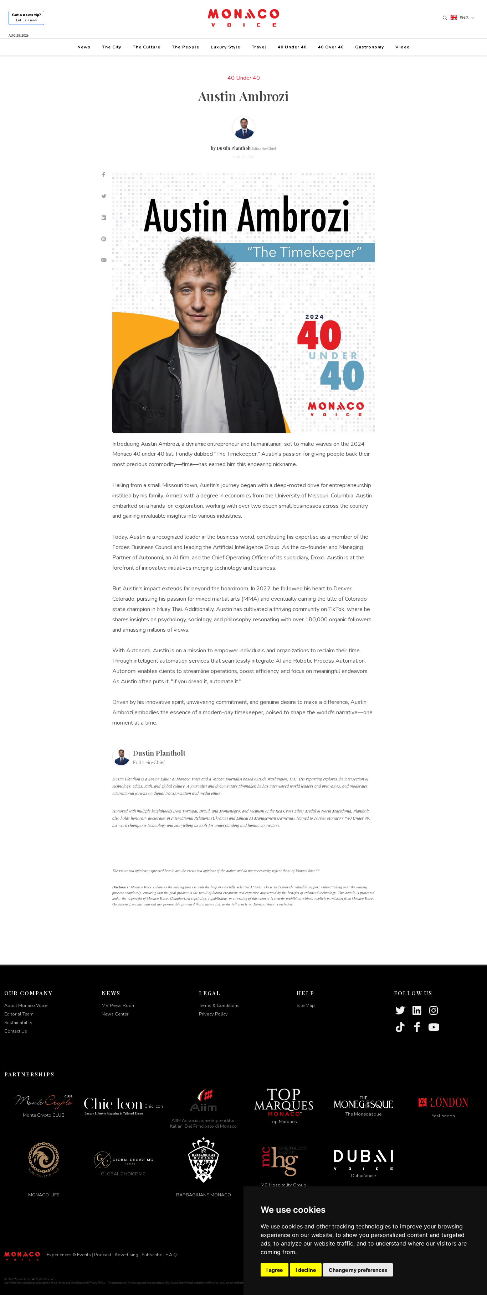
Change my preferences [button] (358, 1270)
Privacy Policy (213, 1014)
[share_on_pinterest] (103, 239)
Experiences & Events (69, 1255)
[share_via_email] (103, 260)
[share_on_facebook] (103, 175)
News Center (115, 1014)
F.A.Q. (171, 1255)
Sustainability (18, 1022)
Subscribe (152, 1255)
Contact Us (15, 1031)
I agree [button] (274, 1270)
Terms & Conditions (219, 1005)
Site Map (306, 1005)
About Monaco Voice (25, 1005)
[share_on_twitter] (103, 196)
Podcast (102, 1255)
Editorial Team (19, 1014)
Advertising (126, 1255)
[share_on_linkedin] (103, 217)
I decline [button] (306, 1270)
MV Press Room (118, 1005)
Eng (464, 18)
